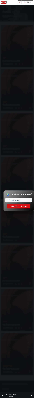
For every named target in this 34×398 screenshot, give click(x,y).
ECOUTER (27, 2)
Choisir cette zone (19, 206)
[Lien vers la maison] (4, 2)
